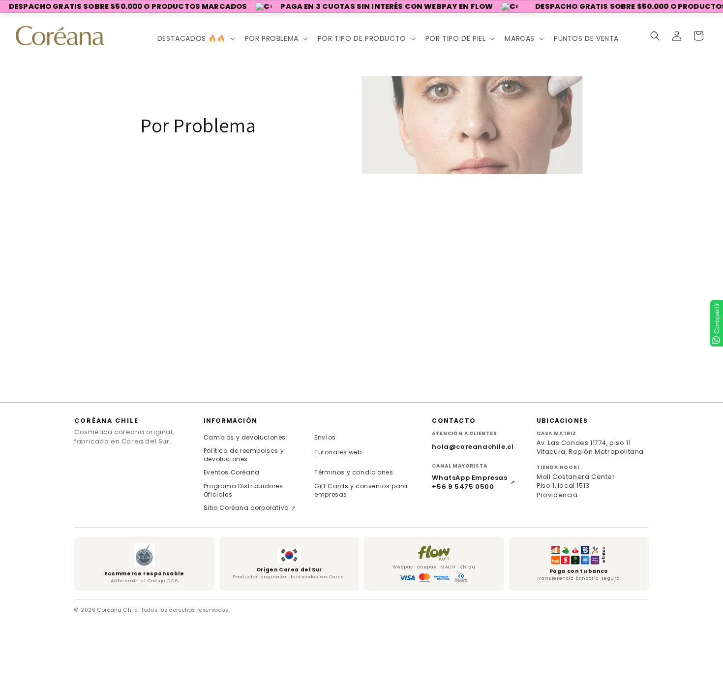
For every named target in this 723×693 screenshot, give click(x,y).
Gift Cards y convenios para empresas (360, 490)
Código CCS (163, 580)
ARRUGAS (18, 249)
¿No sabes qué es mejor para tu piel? (75, 353)
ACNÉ (10, 290)
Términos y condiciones (353, 472)
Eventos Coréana (232, 472)
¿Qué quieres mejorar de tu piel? (65, 208)
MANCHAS (19, 228)
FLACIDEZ (19, 269)
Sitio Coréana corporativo (250, 508)
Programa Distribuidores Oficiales (243, 490)
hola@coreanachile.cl (472, 446)
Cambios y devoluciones (245, 437)
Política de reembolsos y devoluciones (244, 454)
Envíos (325, 437)
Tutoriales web (338, 452)
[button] (195, 38)
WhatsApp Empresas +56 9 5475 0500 (473, 482)
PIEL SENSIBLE (30, 310)
